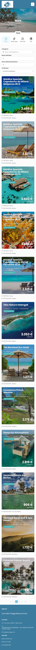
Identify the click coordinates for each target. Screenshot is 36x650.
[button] (32, 4)
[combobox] (18, 64)
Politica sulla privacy (7, 638)
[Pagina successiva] (22, 601)
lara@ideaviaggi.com (9, 632)
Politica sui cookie (6, 641)
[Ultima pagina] (25, 601)
